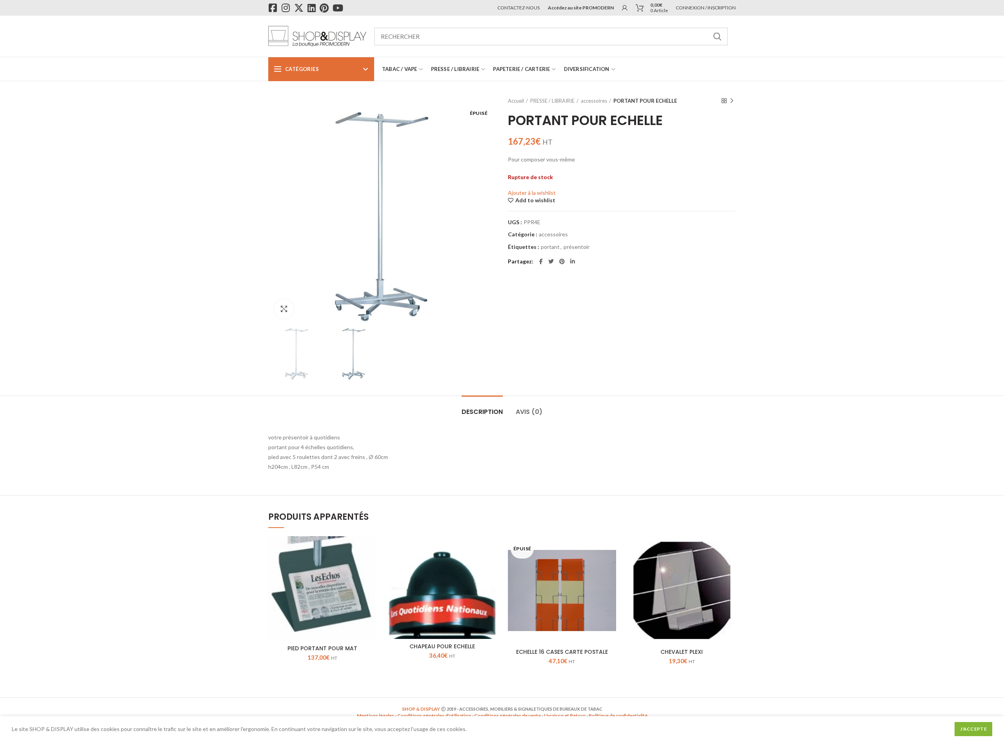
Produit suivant (732, 101)
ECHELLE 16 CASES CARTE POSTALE (562, 651)
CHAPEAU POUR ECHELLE (442, 646)
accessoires (594, 101)
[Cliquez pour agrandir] (284, 309)
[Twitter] (551, 261)
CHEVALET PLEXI (681, 651)
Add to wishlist (535, 200)
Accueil (516, 101)
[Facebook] (541, 261)
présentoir (576, 247)
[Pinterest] (562, 261)
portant (550, 247)
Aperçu (370, 549)
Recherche (717, 36)
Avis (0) (529, 411)
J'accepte (973, 729)
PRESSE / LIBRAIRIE (552, 101)
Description (482, 411)
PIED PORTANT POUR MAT (322, 648)
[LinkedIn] (572, 261)
